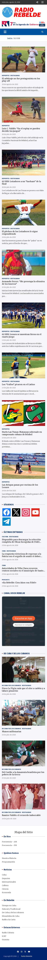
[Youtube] (29, 952)
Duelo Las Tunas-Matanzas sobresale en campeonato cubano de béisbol (22, 433)
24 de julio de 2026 (9, 694)
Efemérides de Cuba (10, 916)
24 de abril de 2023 (9, 490)
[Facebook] (6, 512)
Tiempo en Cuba (9, 905)
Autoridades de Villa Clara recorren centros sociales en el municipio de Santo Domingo (22, 570)
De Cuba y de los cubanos (11, 685)
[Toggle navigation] (5, 32)
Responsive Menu (37, 2)
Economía (6, 892)
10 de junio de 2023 (9, 438)
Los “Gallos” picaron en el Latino (18, 384)
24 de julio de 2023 (9, 237)
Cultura (5, 537)
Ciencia (5, 889)
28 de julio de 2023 (9, 134)
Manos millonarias (11, 731)
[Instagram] (26, 512)
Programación (8, 862)
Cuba (4, 551)
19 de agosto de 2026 (10, 545)
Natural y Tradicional (11, 909)
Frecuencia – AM (9, 842)
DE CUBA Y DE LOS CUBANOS (17, 653)
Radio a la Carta (8, 919)
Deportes (5, 75)
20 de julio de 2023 (9, 287)
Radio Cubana (8, 933)
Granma (5, 939)
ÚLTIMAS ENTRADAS (13, 532)
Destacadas (15, 75)
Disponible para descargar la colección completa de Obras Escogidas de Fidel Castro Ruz (21, 542)
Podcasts (5, 580)
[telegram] (6, 521)
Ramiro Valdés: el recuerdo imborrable (21, 815)
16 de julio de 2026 (9, 735)
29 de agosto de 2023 (10, 84)
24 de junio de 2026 (9, 818)
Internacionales (9, 882)
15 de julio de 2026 (9, 778)
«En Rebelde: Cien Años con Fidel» (19, 582)
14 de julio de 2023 (9, 340)
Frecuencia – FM (9, 845)
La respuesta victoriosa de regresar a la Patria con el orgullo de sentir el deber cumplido (21, 556)
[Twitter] (16, 512)
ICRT (4, 936)
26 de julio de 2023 (9, 187)
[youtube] (35, 512)
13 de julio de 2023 (9, 388)
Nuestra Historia (9, 858)
